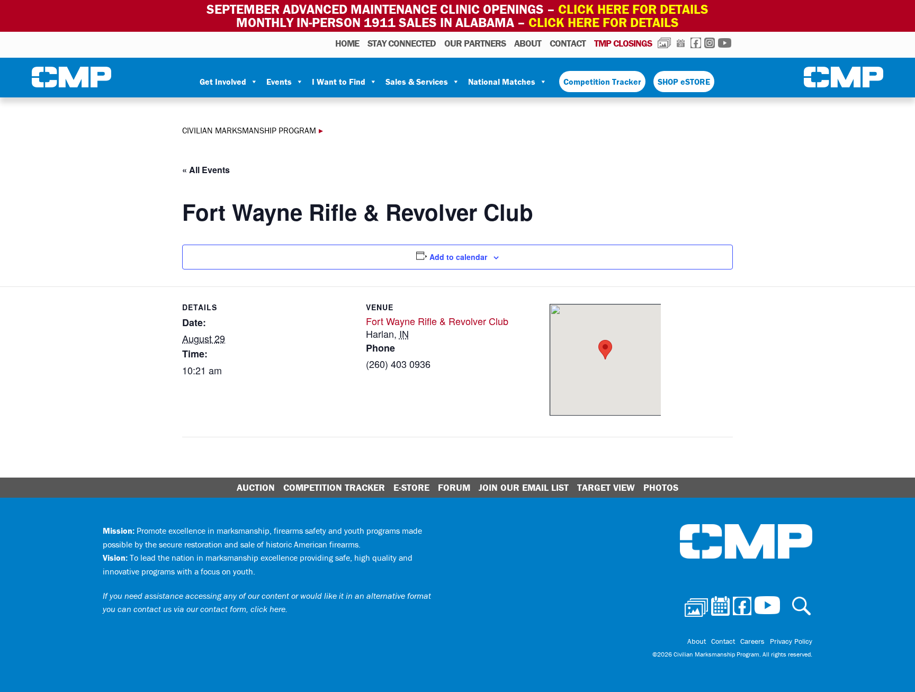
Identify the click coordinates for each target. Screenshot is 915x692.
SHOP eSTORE (684, 81)
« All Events (206, 170)
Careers (752, 641)
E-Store (411, 487)
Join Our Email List (524, 487)
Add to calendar (458, 256)
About (527, 43)
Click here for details (633, 9)
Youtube (724, 43)
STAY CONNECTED (401, 43)
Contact (568, 43)
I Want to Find (338, 81)
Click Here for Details (603, 22)
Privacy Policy (791, 641)
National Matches (501, 81)
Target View (606, 487)
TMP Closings (623, 43)
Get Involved (223, 81)
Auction (256, 487)
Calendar (680, 43)
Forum (454, 487)
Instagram (709, 43)
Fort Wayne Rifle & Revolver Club (437, 321)
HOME (347, 43)
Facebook (695, 43)
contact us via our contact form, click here (209, 609)
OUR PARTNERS (475, 43)
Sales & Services (416, 81)
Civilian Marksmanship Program (71, 77)
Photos (664, 43)
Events (279, 81)
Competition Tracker (602, 81)
